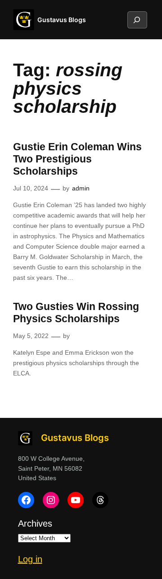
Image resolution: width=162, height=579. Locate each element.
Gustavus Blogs (61, 19)
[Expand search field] (137, 20)
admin (81, 188)
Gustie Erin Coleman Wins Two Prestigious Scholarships (77, 159)
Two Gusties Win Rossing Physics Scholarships (76, 312)
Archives (35, 523)
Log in (30, 559)
